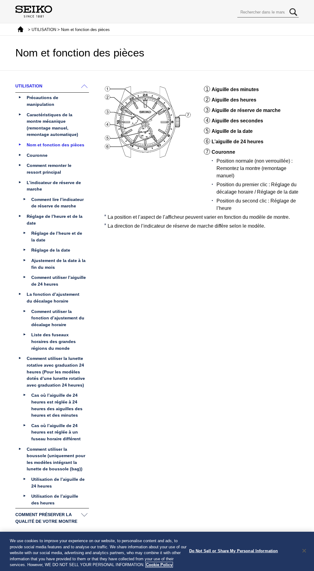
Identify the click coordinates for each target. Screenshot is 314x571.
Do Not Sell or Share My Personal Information (233, 551)
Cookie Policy (159, 564)
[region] (157, 551)
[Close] (304, 550)
